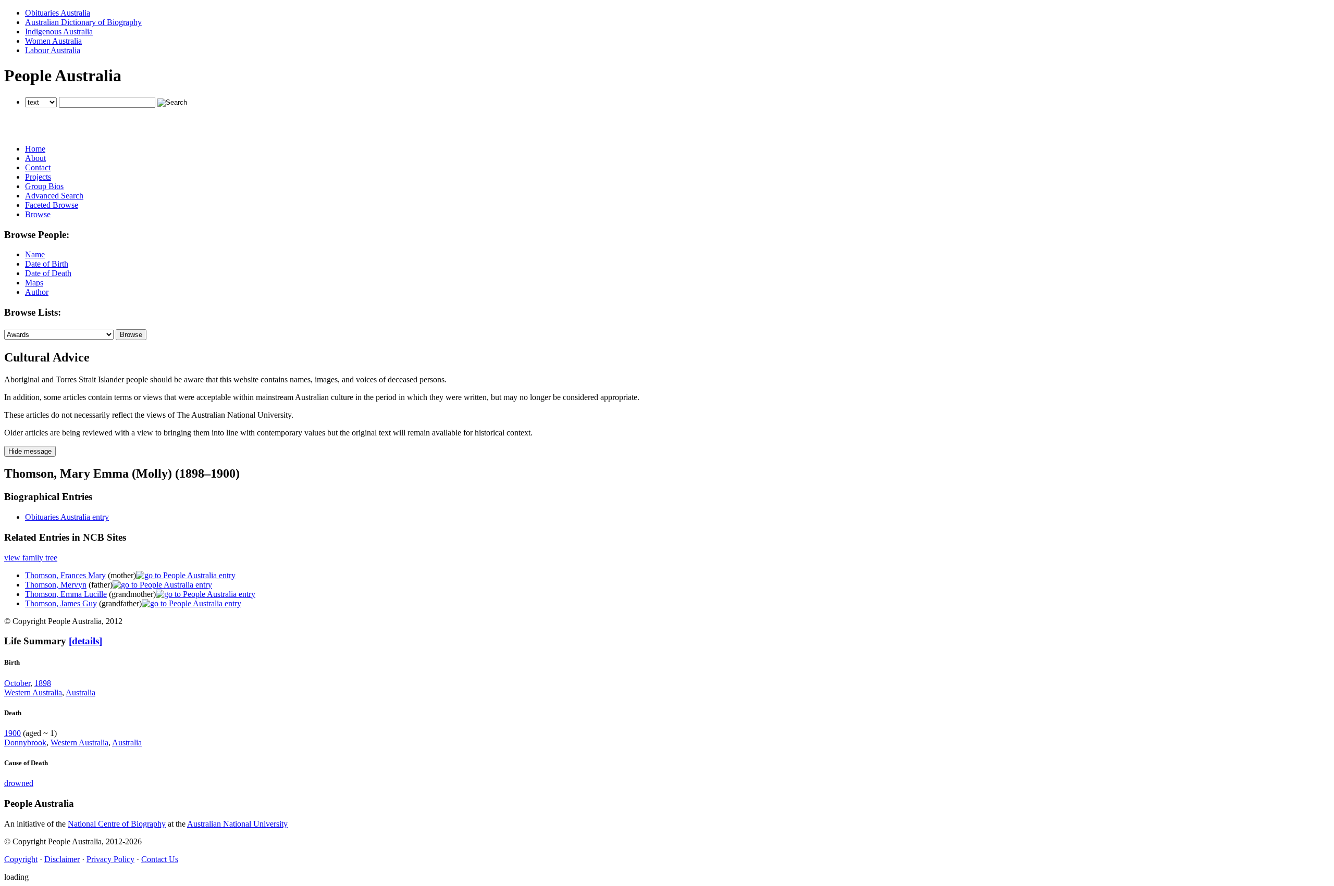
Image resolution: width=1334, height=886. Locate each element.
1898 (42, 683)
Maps (34, 282)
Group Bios (44, 186)
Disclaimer (62, 859)
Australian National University (237, 823)
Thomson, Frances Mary (65, 575)
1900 (12, 733)
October (17, 683)
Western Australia (33, 692)
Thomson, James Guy (61, 603)
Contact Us (159, 859)
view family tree (30, 557)
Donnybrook (25, 742)
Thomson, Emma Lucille (66, 594)
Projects (38, 176)
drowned (18, 783)
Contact (38, 167)
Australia (80, 692)
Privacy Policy (110, 859)
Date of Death (48, 273)
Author (36, 292)
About (35, 158)
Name (35, 254)
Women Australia (53, 40)
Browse (38, 214)
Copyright (21, 859)
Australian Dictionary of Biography (83, 22)
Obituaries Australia (57, 12)
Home (35, 148)
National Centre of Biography (117, 823)
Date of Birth (46, 263)
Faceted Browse (51, 205)
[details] (85, 640)
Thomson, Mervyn (56, 584)
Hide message (30, 451)
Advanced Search (54, 195)
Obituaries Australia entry (67, 517)
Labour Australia (52, 50)
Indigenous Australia (59, 31)
